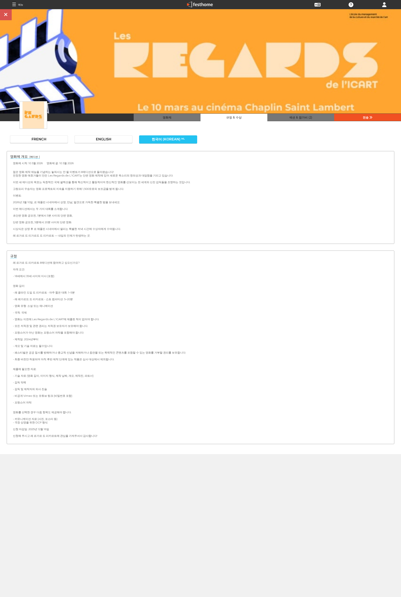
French (39, 139)
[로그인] (384, 4)
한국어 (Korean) (168, 139)
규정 (13, 256)
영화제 (167, 117)
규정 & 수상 (234, 117)
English (103, 139)
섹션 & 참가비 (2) (300, 117)
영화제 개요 (25, 157)
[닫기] (6, 14)
